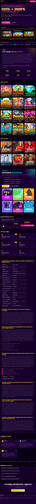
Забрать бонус (5, 22)
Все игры (2, 83)
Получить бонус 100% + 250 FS (18, 490)
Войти (27, 1)
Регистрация (32, 1)
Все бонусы (14, 22)
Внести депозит (27, 225)
